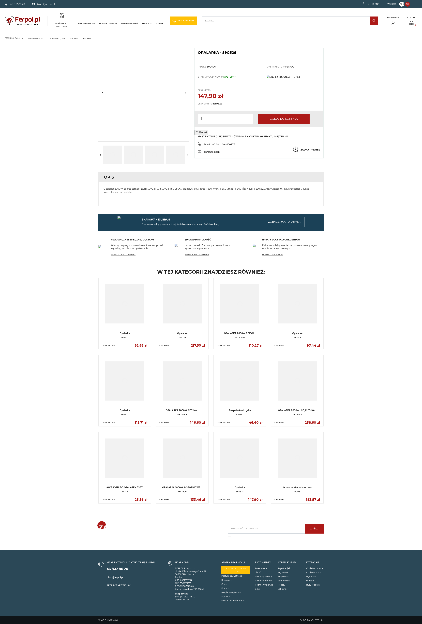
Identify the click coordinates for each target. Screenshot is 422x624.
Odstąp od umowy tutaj (235, 570)
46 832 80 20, (212, 144)
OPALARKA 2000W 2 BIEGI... (240, 333)
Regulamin (226, 580)
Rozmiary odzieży (263, 576)
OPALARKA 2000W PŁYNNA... (182, 410)
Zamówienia (284, 580)
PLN (407, 4)
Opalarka (125, 333)
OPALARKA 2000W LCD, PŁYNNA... (297, 410)
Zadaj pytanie (310, 149)
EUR (402, 4)
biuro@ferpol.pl (212, 151)
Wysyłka (225, 596)
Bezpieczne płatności (231, 592)
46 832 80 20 (117, 569)
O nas (224, 584)
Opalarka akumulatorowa (297, 487)
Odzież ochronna (314, 568)
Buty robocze (313, 585)
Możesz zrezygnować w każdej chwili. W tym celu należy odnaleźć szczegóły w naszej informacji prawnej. (274, 539)
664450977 (228, 144)
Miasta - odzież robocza (232, 600)
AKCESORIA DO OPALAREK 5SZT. (124, 487)
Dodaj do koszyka (284, 118)
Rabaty (281, 585)
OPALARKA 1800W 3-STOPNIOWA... (182, 487)
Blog (257, 589)
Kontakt (225, 588)
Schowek (282, 589)
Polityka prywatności (231, 576)
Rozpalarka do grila (240, 410)
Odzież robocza (313, 572)
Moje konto (283, 576)
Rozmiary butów (263, 580)
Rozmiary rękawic (264, 585)
